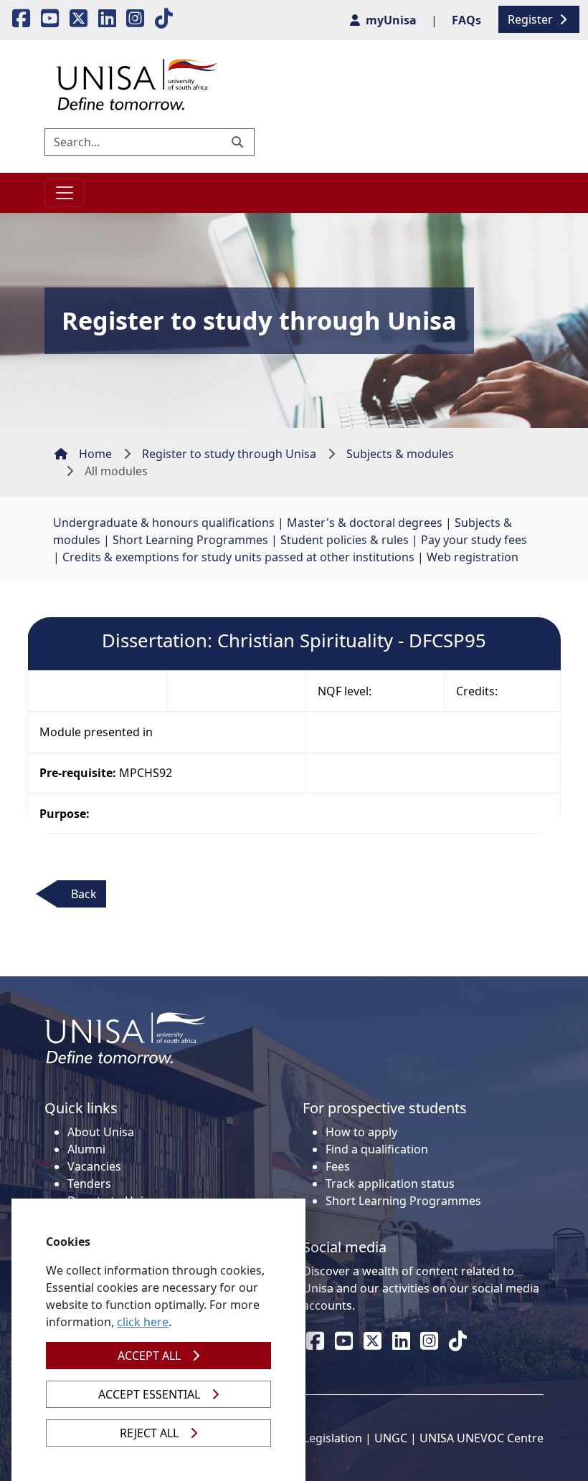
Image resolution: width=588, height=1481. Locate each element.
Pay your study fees (474, 540)
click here (143, 1322)
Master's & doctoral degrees (364, 522)
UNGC (390, 1438)
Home (95, 454)
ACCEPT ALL (149, 1355)
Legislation (332, 1438)
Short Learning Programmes (190, 540)
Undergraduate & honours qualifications (164, 522)
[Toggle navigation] (64, 192)
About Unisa (100, 1132)
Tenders (89, 1183)
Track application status (390, 1183)
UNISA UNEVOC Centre (481, 1438)
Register (532, 19)
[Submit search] (239, 142)
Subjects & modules (400, 454)
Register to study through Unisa (229, 454)
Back (84, 894)
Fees (338, 1166)
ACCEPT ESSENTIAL (149, 1394)
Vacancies (94, 1166)
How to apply (361, 1132)
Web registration (472, 557)
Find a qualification (377, 1149)
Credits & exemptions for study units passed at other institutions (238, 557)
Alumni (86, 1149)
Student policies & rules (344, 540)
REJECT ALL (149, 1433)
